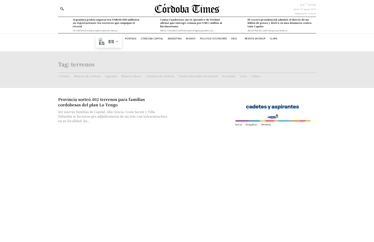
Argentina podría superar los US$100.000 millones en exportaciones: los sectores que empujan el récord (106, 23)
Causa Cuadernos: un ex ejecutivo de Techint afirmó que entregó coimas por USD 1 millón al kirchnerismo (191, 23)
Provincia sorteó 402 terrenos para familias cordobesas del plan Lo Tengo (101, 101)
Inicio (238, 124)
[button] (62, 9)
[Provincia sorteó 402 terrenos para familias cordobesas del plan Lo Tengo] (200, 112)
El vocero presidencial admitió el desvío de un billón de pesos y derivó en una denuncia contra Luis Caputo (279, 23)
